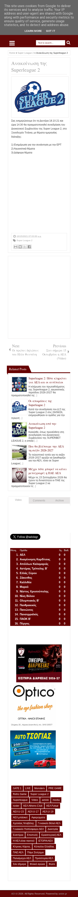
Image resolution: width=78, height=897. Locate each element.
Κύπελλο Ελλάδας (44, 846)
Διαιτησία (53, 829)
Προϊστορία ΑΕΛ (44, 858)
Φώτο (52, 864)
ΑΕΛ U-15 (18, 811)
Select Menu (12, 43)
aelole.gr (62, 893)
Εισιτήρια (18, 834)
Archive (59, 500)
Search (68, 43)
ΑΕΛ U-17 (33, 811)
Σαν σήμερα (19, 864)
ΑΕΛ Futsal (52, 805)
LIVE (28, 788)
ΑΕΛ (13, 893)
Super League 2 (24, 240)
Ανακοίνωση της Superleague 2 (29, 66)
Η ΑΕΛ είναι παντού (24, 840)
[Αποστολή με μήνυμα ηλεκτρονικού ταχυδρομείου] (16, 247)
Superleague (20, 800)
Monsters (39, 788)
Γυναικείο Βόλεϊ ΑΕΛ (49, 823)
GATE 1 (17, 788)
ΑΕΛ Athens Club (32, 805)
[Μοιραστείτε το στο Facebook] (29, 247)
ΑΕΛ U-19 (47, 811)
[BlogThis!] (20, 247)
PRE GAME (55, 788)
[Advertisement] (39, 194)
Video (18, 499)
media (56, 800)
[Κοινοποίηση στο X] (25, 247)
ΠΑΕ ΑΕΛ (18, 852)
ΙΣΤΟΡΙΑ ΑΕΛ (45, 840)
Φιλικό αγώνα (37, 864)
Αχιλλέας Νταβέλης (23, 823)
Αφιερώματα (38, 817)
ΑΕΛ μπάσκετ (20, 817)
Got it (50, 30)
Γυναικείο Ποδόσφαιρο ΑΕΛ (28, 829)
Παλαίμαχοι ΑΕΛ (22, 858)
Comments (39, 500)
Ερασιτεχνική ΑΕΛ (51, 834)
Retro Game (20, 794)
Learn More (33, 30)
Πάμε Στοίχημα (35, 852)
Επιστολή (32, 834)
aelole (45, 800)
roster (16, 805)
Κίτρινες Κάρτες (21, 846)
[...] (35, 395)
